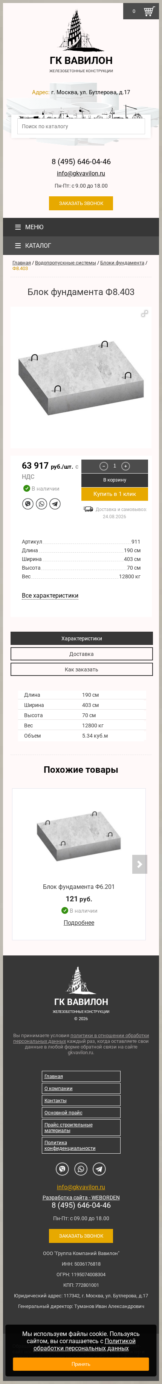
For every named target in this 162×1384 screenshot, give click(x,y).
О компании (58, 1088)
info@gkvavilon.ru (81, 173)
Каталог (33, 246)
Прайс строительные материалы (68, 1127)
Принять (81, 1364)
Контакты (55, 1100)
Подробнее (79, 922)
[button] (145, 314)
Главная (21, 263)
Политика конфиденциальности (70, 1145)
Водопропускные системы (65, 263)
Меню (29, 227)
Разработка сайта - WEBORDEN (81, 1197)
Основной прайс (63, 1112)
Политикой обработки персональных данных (85, 1344)
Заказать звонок (81, 203)
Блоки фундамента (122, 263)
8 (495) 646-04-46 (81, 161)
